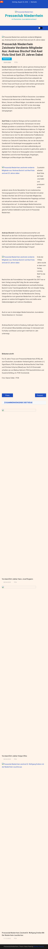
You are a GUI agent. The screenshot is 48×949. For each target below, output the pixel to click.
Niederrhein (6, 59)
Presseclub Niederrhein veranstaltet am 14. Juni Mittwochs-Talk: (41, 395)
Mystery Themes (39, 946)
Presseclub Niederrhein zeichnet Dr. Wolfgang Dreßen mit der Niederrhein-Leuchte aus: (23, 934)
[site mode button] (40, 28)
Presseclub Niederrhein (24, 16)
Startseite (34, 2)
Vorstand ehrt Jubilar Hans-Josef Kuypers (17, 579)
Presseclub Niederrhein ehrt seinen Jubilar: (9, 395)
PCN (16, 62)
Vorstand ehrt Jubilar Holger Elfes (14, 756)
